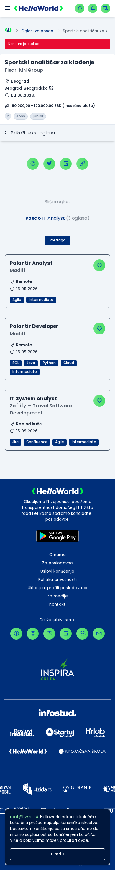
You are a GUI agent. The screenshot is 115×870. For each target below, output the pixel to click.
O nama (57, 554)
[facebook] (33, 164)
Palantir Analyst (31, 263)
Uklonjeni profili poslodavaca (58, 588)
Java (31, 363)
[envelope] (99, 634)
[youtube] (49, 634)
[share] (82, 164)
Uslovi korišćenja (57, 571)
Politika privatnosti (57, 579)
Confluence (36, 442)
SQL (15, 363)
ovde (83, 840)
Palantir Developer (34, 326)
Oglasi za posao (37, 31)
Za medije (57, 596)
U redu (57, 854)
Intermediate (41, 299)
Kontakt (57, 604)
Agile (16, 299)
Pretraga (57, 240)
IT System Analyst (33, 398)
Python (49, 363)
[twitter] (49, 164)
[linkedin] (66, 164)
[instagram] (33, 634)
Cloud (68, 363)
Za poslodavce (57, 563)
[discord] (82, 634)
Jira (15, 442)
